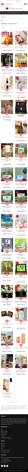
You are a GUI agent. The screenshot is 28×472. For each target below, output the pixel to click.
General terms (4, 431)
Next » (16, 402)
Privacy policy (4, 434)
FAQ (1, 429)
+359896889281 (17, 0)
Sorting (2, 25)
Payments (3, 443)
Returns (2, 446)
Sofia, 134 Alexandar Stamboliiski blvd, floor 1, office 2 (12, 457)
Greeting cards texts (5, 450)
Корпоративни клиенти (6, 437)
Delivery (2, 445)
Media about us (4, 432)
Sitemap (2, 436)
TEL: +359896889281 (5, 459)
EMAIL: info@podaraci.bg (6, 460)
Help (2, 448)
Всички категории (5, 452)
